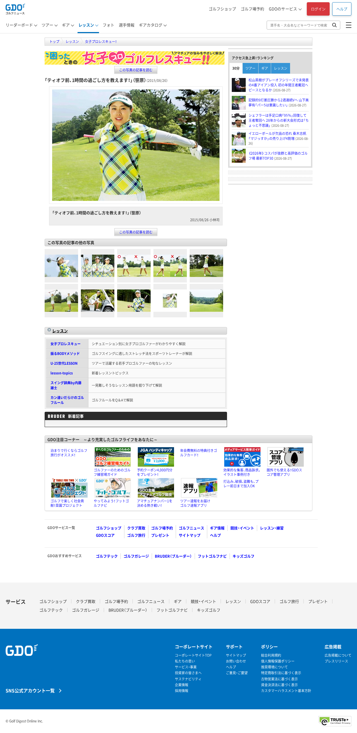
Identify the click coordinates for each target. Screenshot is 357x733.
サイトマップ (190, 535)
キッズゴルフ (243, 556)
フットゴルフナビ (212, 556)
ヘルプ (341, 8)
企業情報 (181, 685)
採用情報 (181, 691)
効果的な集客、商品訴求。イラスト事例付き (242, 472)
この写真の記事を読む (136, 69)
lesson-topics (61, 373)
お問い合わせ (236, 661)
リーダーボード (19, 25)
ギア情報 (217, 527)
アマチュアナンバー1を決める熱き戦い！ (154, 503)
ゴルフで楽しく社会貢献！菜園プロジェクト (67, 503)
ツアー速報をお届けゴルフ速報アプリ (195, 503)
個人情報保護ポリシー (278, 661)
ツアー (47, 25)
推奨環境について (274, 667)
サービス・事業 (186, 667)
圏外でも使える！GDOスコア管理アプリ (284, 472)
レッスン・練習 (272, 527)
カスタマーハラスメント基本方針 (286, 691)
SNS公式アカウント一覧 (30, 690)
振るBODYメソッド (65, 353)
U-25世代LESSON (64, 363)
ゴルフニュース (191, 527)
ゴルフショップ (222, 8)
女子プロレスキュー (65, 343)
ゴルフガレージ (136, 556)
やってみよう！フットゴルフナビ (111, 503)
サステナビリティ (188, 679)
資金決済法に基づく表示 (279, 685)
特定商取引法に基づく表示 (281, 673)
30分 (236, 68)
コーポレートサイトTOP (193, 655)
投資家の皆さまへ (188, 673)
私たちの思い (185, 661)
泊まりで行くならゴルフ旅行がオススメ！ (68, 452)
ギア (66, 25)
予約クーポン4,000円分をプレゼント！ (154, 472)
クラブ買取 (136, 527)
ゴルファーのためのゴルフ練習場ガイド (112, 472)
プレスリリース (336, 661)
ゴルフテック (107, 556)
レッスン (86, 25)
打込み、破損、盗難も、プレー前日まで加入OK (241, 483)
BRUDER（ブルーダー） (173, 556)
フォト (108, 25)
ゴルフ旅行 (136, 535)
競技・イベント (242, 527)
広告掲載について (338, 655)
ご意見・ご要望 (237, 673)
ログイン (318, 8)
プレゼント (160, 535)
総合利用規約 (271, 655)
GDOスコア (105, 535)
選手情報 (126, 25)
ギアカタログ (150, 25)
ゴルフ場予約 (252, 8)
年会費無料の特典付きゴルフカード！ (198, 452)
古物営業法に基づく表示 (279, 679)
